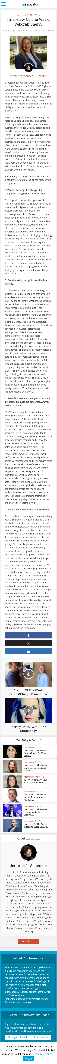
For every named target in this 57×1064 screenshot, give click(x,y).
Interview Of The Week (28, 15)
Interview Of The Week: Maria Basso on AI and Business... (36, 768)
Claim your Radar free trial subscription (28, 1037)
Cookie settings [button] (43, 1053)
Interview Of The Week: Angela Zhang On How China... (36, 753)
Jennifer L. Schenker (31, 30)
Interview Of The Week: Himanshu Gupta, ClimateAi (36, 812)
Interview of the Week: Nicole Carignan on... (35, 781)
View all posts (28, 941)
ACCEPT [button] (28, 1058)
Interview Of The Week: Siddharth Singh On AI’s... (36, 825)
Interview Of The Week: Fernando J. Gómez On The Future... (36, 797)
